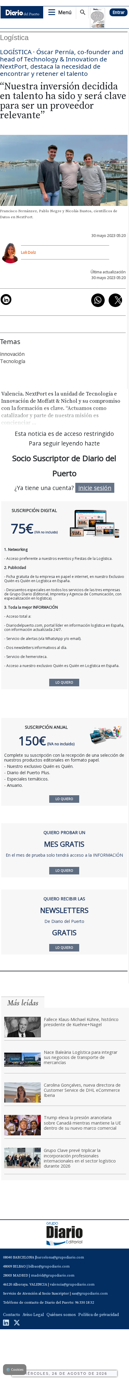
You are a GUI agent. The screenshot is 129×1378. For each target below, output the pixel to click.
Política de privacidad (98, 1314)
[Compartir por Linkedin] (6, 299)
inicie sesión (94, 488)
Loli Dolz (28, 252)
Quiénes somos (61, 1314)
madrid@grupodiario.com (52, 1275)
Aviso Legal (33, 1314)
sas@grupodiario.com (90, 1293)
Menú (64, 12)
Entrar (118, 12)
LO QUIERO (64, 799)
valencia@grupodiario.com (72, 1284)
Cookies (14, 1369)
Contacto (11, 1314)
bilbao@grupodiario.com (49, 1266)
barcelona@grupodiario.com (60, 1257)
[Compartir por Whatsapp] (98, 300)
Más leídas (22, 1003)
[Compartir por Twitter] (115, 300)
